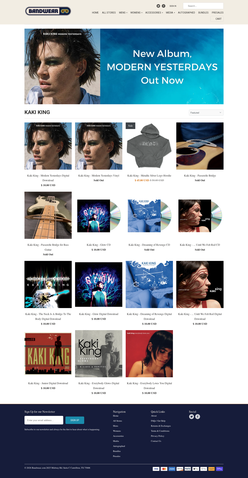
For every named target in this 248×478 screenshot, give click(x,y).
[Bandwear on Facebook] (164, 6)
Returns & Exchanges (161, 425)
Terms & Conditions (160, 430)
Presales (218, 12)
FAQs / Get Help (158, 420)
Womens (136, 12)
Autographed (186, 12)
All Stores (109, 12)
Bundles (203, 12)
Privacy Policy (157, 435)
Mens (123, 12)
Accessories (154, 12)
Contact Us (156, 440)
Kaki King (37, 112)
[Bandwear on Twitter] (159, 6)
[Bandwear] (48, 10)
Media (170, 12)
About (154, 415)
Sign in (173, 6)
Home (95, 12)
